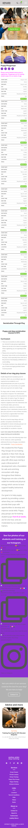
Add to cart (23, 98)
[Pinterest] (17, 763)
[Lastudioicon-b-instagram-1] (6, 763)
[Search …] (17, 3)
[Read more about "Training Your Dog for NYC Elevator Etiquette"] (14, 717)
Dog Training (14, 730)
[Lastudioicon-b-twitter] (14, 763)
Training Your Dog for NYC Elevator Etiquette (14, 734)
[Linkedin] (21, 763)
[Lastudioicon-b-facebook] (10, 763)
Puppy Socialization (16, 444)
